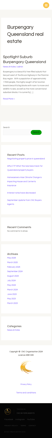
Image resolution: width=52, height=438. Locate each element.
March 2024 (12, 290)
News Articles (9, 67)
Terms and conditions (26, 393)
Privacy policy (11, 425)
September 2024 (15, 271)
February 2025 (13, 267)
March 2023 (12, 303)
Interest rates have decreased (21, 193)
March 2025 (12, 262)
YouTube (31, 419)
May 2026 (11, 258)
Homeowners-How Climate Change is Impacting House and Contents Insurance (24, 181)
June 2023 (12, 294)
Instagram (20, 419)
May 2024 (11, 285)
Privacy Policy (26, 384)
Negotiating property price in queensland (26, 159)
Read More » (9, 98)
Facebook (8, 419)
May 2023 (11, 299)
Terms (23, 425)
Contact (32, 425)
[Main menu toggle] (46, 5)
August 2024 (13, 276)
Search (6, 127)
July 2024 (11, 281)
